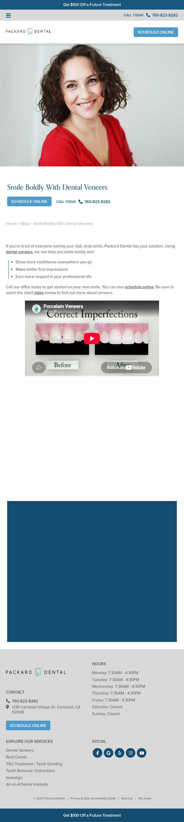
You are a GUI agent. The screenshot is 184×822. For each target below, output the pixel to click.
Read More (20, 486)
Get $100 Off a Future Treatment (92, 5)
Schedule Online (156, 32)
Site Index (144, 798)
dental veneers (19, 252)
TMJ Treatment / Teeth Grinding (34, 764)
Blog (25, 224)
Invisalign (14, 778)
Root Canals (16, 757)
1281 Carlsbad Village (46, 709)
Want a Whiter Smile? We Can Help (92, 473)
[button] (97, 753)
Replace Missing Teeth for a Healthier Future (33, 473)
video (39, 293)
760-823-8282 (25, 701)
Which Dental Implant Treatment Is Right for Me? (151, 473)
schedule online (139, 287)
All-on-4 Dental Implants (27, 784)
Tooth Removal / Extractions (30, 771)
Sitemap (126, 798)
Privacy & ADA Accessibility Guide (93, 798)
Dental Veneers (20, 750)
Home (11, 224)
